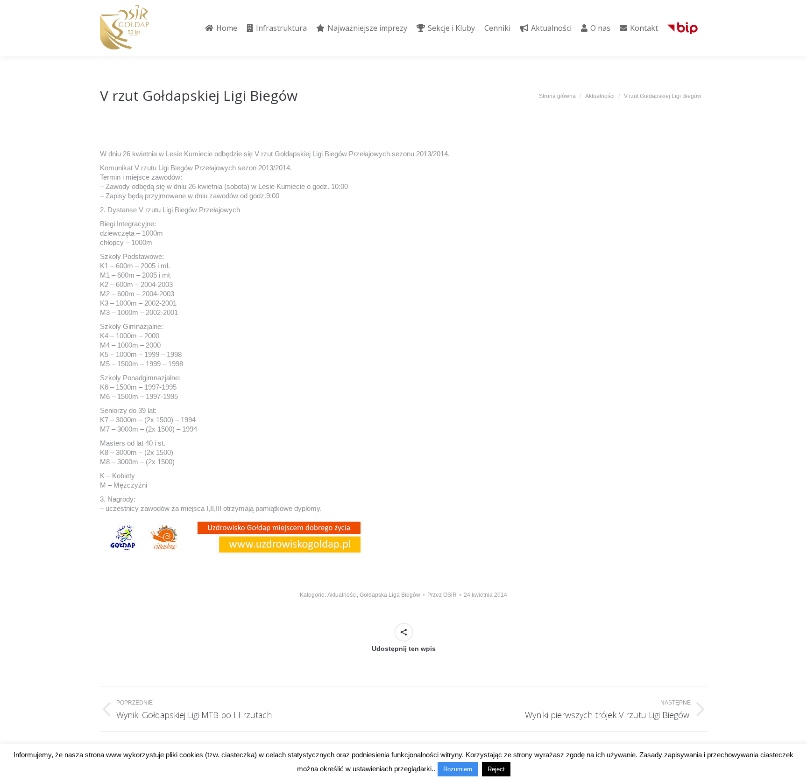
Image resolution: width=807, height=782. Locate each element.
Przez (442, 595)
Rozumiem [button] (457, 769)
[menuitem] (221, 28)
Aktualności (342, 595)
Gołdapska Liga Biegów (390, 595)
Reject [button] (496, 769)
